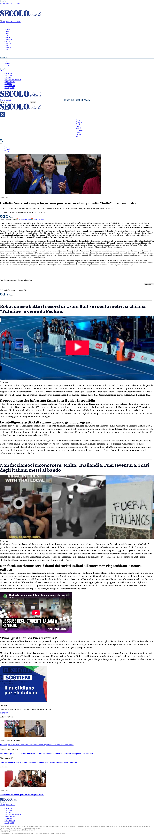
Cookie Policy (10, 86)
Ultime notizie (10, 82)
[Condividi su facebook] (1, 217)
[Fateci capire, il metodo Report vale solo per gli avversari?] (25, 786)
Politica (7, 29)
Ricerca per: (4, 102)
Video (7, 35)
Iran (6, 61)
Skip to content (5, 100)
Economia (8, 39)
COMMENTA (149, 284)
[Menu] (1, 111)
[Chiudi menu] (1, 20)
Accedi (18, 4)
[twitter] (5, 1)
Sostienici (8, 78)
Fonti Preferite (38, 219)
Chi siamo (8, 74)
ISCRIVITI (4, 713)
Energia (78, 134)
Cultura (7, 41)
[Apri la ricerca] (1, 141)
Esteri (7, 33)
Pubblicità (8, 84)
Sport (6, 45)
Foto (6, 50)
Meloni (7, 63)
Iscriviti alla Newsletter (13, 80)
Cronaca (7, 31)
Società (7, 37)
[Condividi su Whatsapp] (7, 217)
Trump (7, 65)
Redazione (8, 76)
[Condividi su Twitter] (10, 217)
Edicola (2, 4)
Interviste (8, 48)
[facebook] (1, 1)
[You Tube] (3, 1)
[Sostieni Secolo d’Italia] (23, 702)
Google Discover (24, 219)
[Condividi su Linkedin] (4, 217)
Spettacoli (8, 43)
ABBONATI (10, 4)
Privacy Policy (10, 88)
